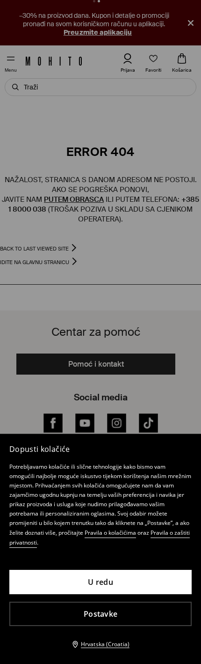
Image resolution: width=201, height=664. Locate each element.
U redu (100, 582)
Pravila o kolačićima (110, 533)
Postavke (100, 614)
